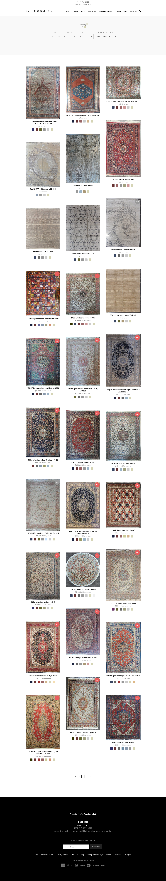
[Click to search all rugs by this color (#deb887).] (134, 682)
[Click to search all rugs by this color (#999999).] (44, 129)
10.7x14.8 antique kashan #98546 (43, 602)
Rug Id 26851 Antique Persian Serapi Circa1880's (83, 115)
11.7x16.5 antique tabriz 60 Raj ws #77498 (43, 460)
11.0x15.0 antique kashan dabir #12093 (83, 658)
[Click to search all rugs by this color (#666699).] (39, 325)
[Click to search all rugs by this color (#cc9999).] (124, 107)
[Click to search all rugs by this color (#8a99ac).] (37, 195)
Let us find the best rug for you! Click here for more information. (83, 831)
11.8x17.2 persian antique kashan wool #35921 (123, 676)
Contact (133, 11)
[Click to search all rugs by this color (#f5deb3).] (54, 682)
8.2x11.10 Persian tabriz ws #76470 (123, 603)
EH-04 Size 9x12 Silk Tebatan (83, 186)
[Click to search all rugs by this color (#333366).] (33, 129)
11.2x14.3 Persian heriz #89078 (123, 742)
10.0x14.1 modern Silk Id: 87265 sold (123, 249)
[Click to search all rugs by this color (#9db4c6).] (80, 191)
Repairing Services (88, 11)
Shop (68, 11)
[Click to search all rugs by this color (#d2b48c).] (88, 121)
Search (75, 11)
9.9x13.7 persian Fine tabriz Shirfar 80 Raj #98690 (83, 390)
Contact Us (117, 855)
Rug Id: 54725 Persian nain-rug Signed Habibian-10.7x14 (83, 532)
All (83, 26)
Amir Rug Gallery (38, 11)
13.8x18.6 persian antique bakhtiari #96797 (43, 319)
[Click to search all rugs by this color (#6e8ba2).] (123, 748)
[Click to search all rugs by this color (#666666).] (119, 255)
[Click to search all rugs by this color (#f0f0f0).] (94, 595)
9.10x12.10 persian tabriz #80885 (123, 530)
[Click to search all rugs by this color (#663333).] (37, 129)
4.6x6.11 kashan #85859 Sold (123, 179)
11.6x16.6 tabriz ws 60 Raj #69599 (123, 463)
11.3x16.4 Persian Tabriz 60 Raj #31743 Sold (43, 533)
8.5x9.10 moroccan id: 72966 (43, 251)
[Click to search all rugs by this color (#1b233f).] (73, 121)
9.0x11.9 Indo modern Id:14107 (83, 254)
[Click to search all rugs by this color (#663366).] (113, 609)
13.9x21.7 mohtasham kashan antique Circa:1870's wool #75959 (42, 122)
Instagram (127, 855)
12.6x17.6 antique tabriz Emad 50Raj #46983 (43, 388)
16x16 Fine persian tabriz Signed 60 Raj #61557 (123, 101)
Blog (126, 11)
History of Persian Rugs (95, 855)
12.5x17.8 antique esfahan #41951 (83, 462)
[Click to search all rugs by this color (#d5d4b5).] (52, 129)
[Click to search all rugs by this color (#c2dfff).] (46, 539)
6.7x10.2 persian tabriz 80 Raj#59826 (83, 732)
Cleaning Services (106, 11)
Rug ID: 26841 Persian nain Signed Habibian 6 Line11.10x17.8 (123, 391)
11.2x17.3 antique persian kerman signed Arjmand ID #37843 (43, 752)
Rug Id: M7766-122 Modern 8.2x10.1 (43, 189)
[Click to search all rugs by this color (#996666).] (80, 121)
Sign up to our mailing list (83, 840)
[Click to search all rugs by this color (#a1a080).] (124, 185)
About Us (74, 855)
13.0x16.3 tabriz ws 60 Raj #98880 (83, 318)
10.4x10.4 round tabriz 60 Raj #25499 (83, 589)
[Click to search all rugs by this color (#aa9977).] (84, 191)
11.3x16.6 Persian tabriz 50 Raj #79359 (43, 676)
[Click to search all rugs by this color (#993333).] (39, 682)
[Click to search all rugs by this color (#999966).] (44, 466)
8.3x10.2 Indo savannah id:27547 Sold (123, 315)
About (118, 11)
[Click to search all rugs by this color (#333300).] (71, 324)
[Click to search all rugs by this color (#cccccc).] (48, 129)
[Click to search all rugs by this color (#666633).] (40, 129)
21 (90, 776)
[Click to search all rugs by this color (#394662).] (113, 107)
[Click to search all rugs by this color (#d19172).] (50, 325)
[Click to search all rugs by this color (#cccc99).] (124, 536)
